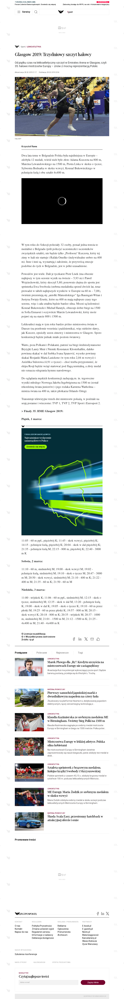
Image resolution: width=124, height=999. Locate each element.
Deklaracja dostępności (43, 938)
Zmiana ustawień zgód (43, 929)
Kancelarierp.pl (89, 938)
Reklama (62, 926)
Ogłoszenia (63, 929)
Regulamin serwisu (41, 932)
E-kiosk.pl (86, 926)
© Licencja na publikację (33, 634)
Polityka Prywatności (42, 926)
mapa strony (21, 962)
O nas (17, 926)
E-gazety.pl (87, 929)
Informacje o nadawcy (42, 935)
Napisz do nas (21, 932)
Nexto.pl (86, 932)
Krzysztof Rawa (29, 146)
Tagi (80, 652)
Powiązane (21, 652)
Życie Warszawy (90, 944)
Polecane (41, 652)
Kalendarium (39, 962)
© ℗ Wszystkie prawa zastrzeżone (38, 636)
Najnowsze (62, 652)
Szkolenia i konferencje (26, 954)
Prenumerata (64, 932)
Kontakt (18, 929)
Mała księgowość (90, 935)
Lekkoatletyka (34, 47)
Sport (23, 47)
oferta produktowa (61, 962)
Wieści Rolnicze (89, 941)
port (70, 12)
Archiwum (62, 935)
